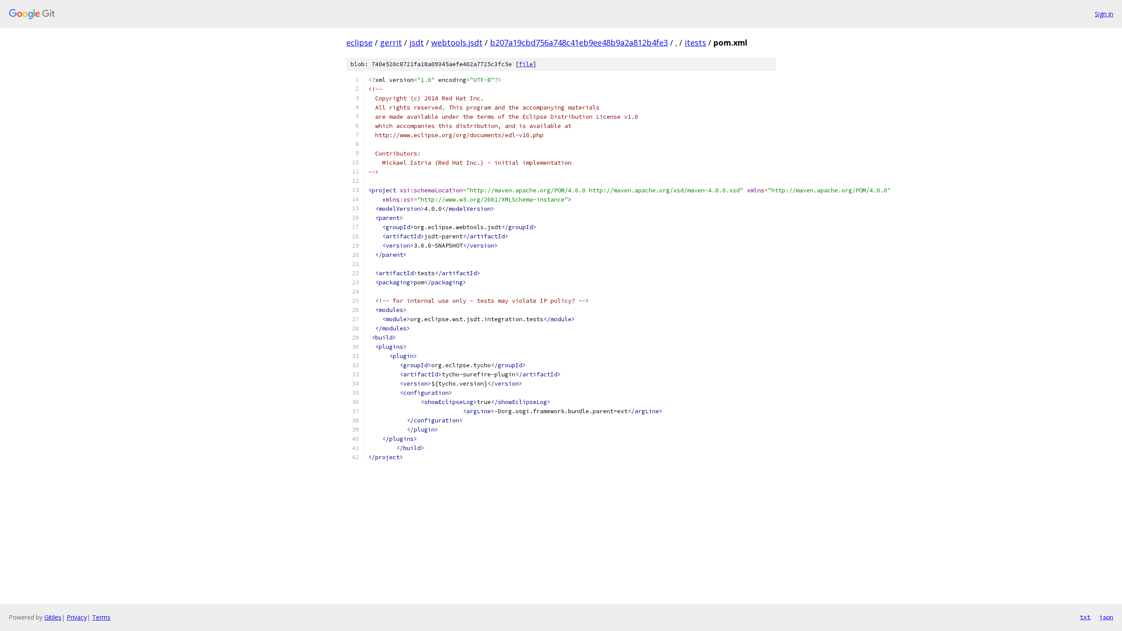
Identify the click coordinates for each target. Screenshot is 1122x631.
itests (695, 42)
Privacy (77, 617)
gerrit (391, 42)
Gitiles (52, 617)
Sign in (1104, 14)
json (1106, 617)
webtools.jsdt (457, 42)
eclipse (359, 42)
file (526, 64)
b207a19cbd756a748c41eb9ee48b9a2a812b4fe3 (579, 42)
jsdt (416, 42)
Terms (101, 617)
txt (1085, 617)
